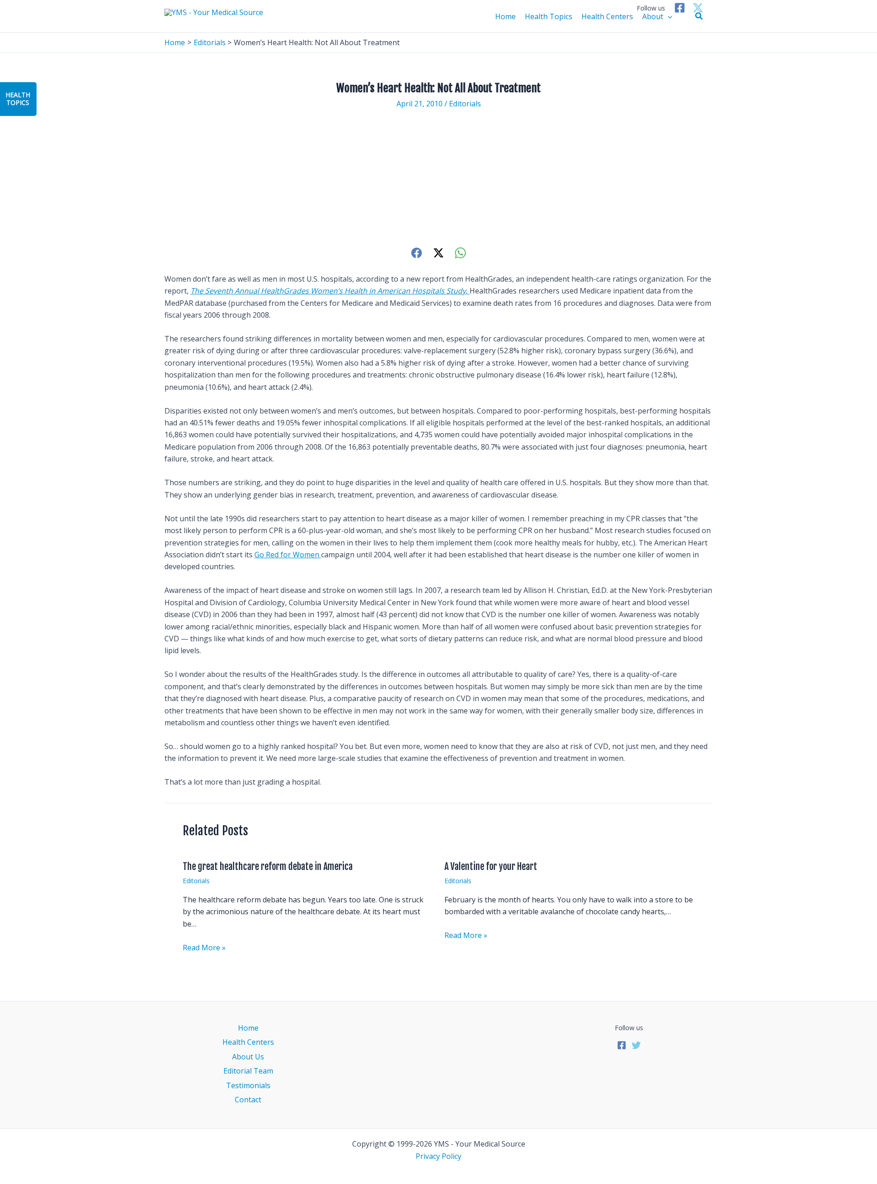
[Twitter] (697, 7)
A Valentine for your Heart (490, 866)
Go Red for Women (287, 555)
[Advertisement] (438, 177)
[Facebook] (679, 7)
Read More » (204, 948)
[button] (699, 16)
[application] (667, 16)
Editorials (465, 104)
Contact (248, 1100)
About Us (248, 1057)
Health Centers (607, 16)
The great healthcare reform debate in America (268, 866)
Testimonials (248, 1085)
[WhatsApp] (460, 252)
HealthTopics (17, 98)
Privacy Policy (438, 1156)
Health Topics (548, 16)
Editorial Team (248, 1071)
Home (505, 16)
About (652, 16)
